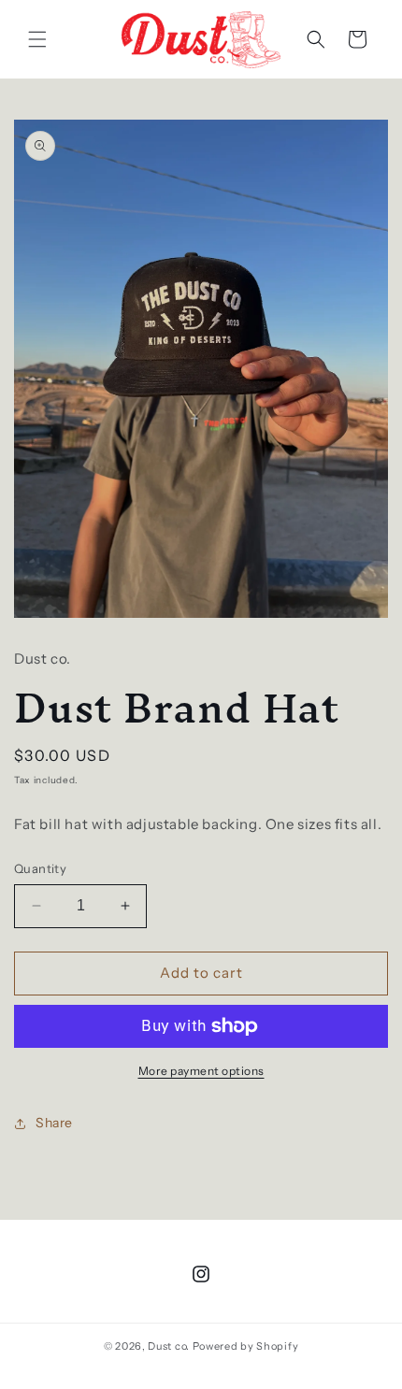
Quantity (40, 868)
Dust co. (170, 1346)
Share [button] (54, 1122)
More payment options (201, 1071)
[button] (37, 39)
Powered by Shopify (246, 1346)
